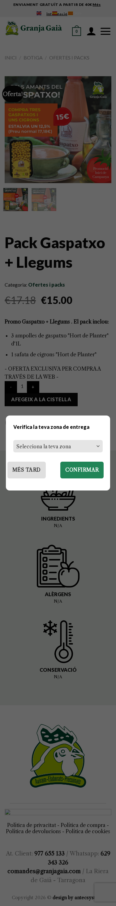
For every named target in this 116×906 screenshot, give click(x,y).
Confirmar (82, 470)
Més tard (26, 470)
